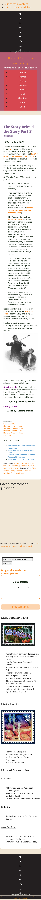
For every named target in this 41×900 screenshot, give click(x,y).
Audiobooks (19, 463)
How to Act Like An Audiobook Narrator (23, 798)
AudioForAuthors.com (15, 762)
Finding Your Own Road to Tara (19, 673)
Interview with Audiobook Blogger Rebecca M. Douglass (21, 456)
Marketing (15, 465)
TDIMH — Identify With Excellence (21, 459)
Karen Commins (20, 58)
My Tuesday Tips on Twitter (18, 757)
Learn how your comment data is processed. (19, 544)
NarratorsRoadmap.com (16, 752)
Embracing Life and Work (16, 675)
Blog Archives (20, 606)
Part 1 (17, 790)
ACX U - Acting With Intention (18, 678)
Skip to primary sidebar (18, 7)
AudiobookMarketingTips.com (19, 754)
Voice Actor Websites (26, 896)
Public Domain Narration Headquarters (22, 654)
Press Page (10, 760)
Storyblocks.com (18, 473)
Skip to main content (16, 4)
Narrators (24, 465)
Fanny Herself (16, 470)
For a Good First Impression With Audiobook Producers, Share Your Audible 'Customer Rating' (22, 839)
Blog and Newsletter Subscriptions (13, 572)
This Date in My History (18, 466)
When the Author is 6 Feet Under (20, 686)
